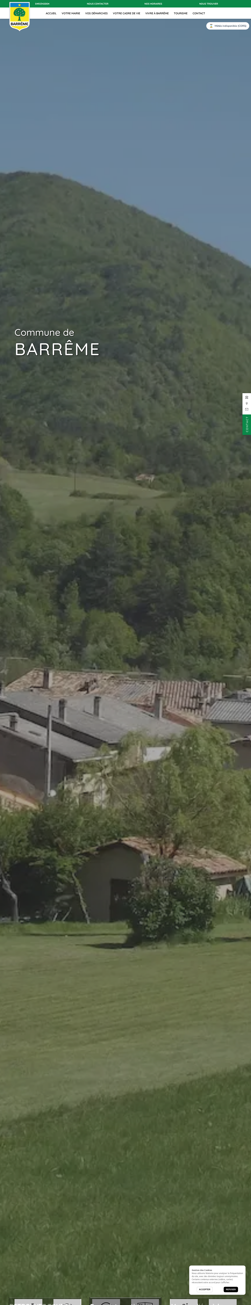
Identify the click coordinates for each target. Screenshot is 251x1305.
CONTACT (199, 13)
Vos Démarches (96, 13)
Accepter (204, 1289)
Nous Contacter (97, 3)
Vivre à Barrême (157, 13)
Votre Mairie (71, 13)
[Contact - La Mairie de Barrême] (246, 405)
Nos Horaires (153, 3)
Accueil (51, 13)
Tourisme (180, 13)
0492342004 (42, 3)
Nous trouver (208, 3)
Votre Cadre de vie (126, 13)
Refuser (231, 1289)
